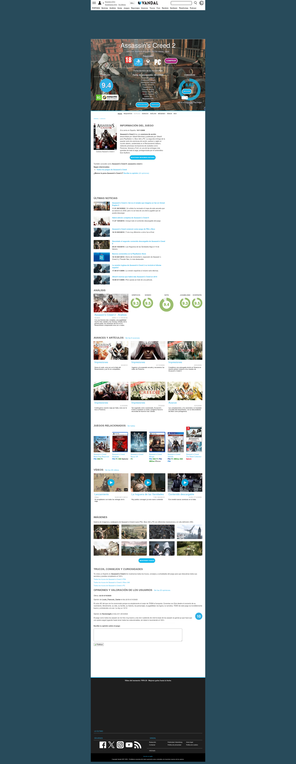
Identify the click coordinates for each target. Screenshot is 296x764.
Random (165, 8)
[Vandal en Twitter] (111, 744)
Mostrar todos (147, 561)
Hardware (173, 8)
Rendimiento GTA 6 (111, 5)
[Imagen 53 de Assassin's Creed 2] (189, 548)
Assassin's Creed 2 (148, 45)
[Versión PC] (157, 62)
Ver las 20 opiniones (162, 590)
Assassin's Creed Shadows (118, 455)
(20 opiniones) (143, 173)
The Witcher (122, 5)
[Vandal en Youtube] (129, 744)
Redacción (152, 742)
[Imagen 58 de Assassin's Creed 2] (162, 532)
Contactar (152, 745)
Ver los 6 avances (132, 337)
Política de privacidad (174, 745)
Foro (158, 8)
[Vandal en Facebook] (102, 744)
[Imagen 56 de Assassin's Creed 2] (106, 548)
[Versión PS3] (138, 62)
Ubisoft (152, 78)
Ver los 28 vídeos (112, 470)
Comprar (171, 61)
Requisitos (128, 113)
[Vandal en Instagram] (120, 744)
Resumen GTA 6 (110, 2)
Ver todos (131, 425)
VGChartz (152, 750)
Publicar (99, 644)
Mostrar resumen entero (143, 157)
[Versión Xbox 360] (148, 62)
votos (190, 103)
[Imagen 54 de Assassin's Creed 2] (162, 548)
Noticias (105, 8)
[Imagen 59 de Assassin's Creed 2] (134, 532)
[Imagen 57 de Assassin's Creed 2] (189, 532)
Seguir (186, 91)
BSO (175, 113)
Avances (144, 8)
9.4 (106, 85)
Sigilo (167, 51)
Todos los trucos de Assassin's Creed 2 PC (109, 585)
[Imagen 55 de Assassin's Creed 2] (134, 548)
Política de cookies (192, 745)
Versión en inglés (148, 756)
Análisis (112, 8)
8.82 (190, 85)
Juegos (127, 8)
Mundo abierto (158, 51)
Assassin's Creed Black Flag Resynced (101, 455)
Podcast (193, 8)
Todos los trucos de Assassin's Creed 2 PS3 (110, 579)
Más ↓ (132, 3)
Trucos (152, 8)
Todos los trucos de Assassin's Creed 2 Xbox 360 (112, 582)
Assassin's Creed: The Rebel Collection (193, 455)
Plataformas (183, 8)
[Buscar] (195, 3)
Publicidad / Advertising (175, 742)
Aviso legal (189, 742)
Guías (119, 8)
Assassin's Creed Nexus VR (137, 455)
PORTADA (96, 8)
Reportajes (135, 8)
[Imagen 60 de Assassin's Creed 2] (106, 532)
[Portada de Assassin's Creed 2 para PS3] (105, 136)
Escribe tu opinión (131, 173)
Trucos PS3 (142, 105)
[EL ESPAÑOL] (201, 3)
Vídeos (169, 113)
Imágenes (161, 113)
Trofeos (155, 105)
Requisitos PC (148, 99)
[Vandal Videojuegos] (148, 3)
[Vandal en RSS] (137, 744)
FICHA (120, 114)
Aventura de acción (143, 51)
